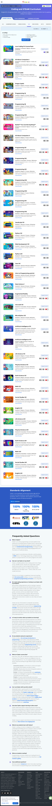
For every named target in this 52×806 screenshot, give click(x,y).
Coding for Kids (6, 6)
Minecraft (38, 775)
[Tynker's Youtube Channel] (8, 793)
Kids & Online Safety (40, 802)
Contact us (23, 764)
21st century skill (18, 577)
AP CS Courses (47, 785)
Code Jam (38, 797)
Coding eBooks (21, 784)
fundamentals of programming (24, 546)
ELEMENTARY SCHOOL (11, 24)
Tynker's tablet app (28, 692)
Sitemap (20, 782)
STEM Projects (47, 795)
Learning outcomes (33, 18)
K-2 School (46, 787)
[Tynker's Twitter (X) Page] (5, 793)
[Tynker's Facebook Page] (2, 793)
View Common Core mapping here (26, 721)
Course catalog (6, 18)
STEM (14, 556)
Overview (29, 774)
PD (44, 792)
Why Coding (29, 779)
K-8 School (46, 788)
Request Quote (26, 39)
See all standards (15, 501)
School (13, 6)
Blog (19, 774)
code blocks (38, 672)
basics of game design (32, 695)
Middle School (47, 782)
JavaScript (26, 702)
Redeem (29, 778)
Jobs (19, 779)
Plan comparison (20, 18)
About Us (20, 775)
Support (20, 777)
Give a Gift (29, 777)
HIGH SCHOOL (35, 24)
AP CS (42, 24)
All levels (36, 28)
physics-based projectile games (25, 700)
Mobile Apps (21, 781)
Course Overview (18, 54)
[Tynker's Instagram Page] (10, 793)
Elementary (46, 781)
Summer (29, 788)
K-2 (3, 24)
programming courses (30, 644)
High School (47, 784)
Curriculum (29, 775)
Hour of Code (39, 798)
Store (19, 785)
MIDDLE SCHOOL (22, 24)
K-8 (29, 24)
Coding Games (39, 774)
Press (19, 778)
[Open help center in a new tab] (50, 798)
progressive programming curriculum (23, 578)
